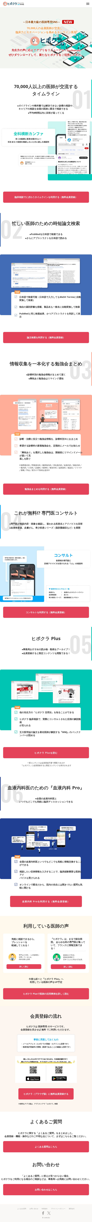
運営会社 (72, 1209)
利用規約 (44, 1209)
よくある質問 (21, 1209)
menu (88, 4)
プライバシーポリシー (58, 1209)
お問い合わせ (34, 1209)
